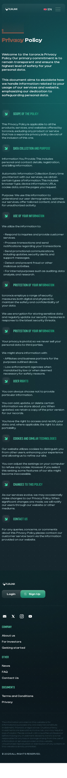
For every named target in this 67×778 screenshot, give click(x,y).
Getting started (13, 647)
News (6, 665)
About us (8, 635)
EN (50, 9)
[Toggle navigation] (58, 9)
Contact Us (10, 678)
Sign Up (34, 594)
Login (11, 594)
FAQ (5, 671)
